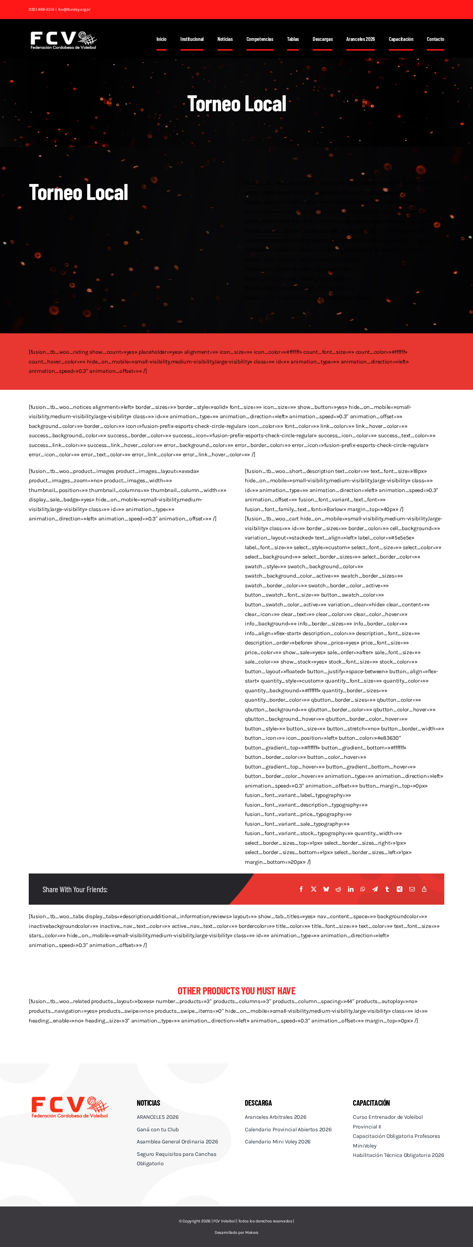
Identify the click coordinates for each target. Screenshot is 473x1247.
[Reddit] (338, 889)
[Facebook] (301, 889)
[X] (313, 889)
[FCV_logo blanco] (64, 33)
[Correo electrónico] (412, 889)
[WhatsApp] (363, 889)
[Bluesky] (326, 889)
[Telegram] (375, 889)
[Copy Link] (424, 889)
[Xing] (399, 889)
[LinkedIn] (351, 889)
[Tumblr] (387, 889)
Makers (251, 1232)
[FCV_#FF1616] (70, 1097)
